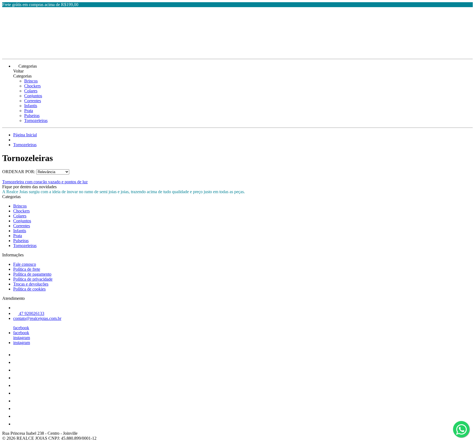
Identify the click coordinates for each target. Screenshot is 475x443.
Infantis (30, 105)
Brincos (31, 81)
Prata (28, 110)
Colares (30, 90)
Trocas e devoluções (30, 284)
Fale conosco (24, 264)
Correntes (32, 100)
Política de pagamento (32, 274)
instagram (21, 337)
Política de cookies (29, 289)
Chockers (32, 86)
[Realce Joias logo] (22, 51)
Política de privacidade (33, 279)
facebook (21, 327)
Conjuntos (33, 95)
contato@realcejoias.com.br (37, 318)
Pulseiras (32, 115)
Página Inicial (25, 134)
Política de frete (26, 269)
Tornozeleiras (36, 120)
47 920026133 (31, 313)
